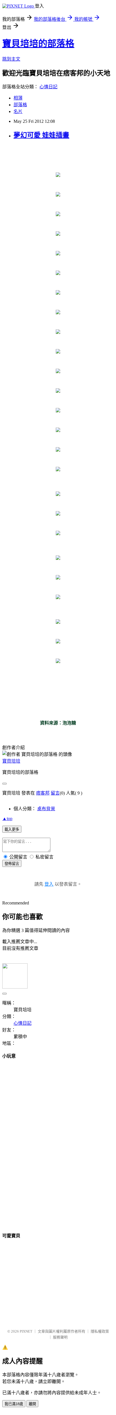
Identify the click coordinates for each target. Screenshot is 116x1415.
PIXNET (26, 1331)
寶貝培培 (11, 761)
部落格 (20, 104)
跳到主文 (11, 59)
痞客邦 (43, 793)
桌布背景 (46, 808)
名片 (18, 111)
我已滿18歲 (14, 1404)
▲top (7, 818)
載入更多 (12, 829)
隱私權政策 (100, 1331)
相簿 (18, 98)
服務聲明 (60, 1337)
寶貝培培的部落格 (38, 43)
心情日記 (48, 86)
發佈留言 (12, 864)
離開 (32, 1404)
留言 (55, 793)
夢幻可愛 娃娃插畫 (41, 135)
